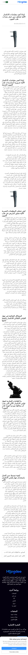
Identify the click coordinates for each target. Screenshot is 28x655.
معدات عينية (14, 614)
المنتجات (14, 593)
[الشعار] (14, 571)
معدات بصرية (14, 617)
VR (14, 598)
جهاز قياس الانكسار (11, 109)
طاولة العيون (14, 619)
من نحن (14, 596)
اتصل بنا (14, 606)
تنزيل (14, 603)
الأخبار (14, 601)
